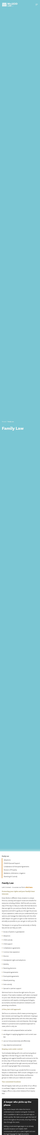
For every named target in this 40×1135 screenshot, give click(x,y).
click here (28, 887)
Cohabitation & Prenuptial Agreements (16, 866)
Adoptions (7, 860)
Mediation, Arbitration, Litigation (14, 873)
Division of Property (10, 870)
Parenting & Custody (10, 876)
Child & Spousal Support (12, 863)
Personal (4, 421)
